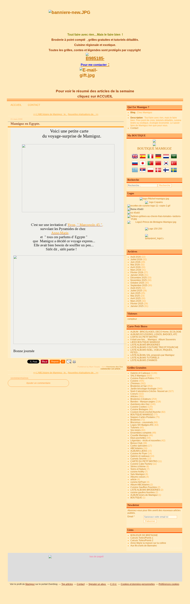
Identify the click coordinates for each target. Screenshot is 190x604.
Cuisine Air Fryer (138, 453)
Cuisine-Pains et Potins (142, 378)
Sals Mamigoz (137, 474)
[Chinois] (158, 164)
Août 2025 (135, 288)
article (133, 479)
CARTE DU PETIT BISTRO (143, 337)
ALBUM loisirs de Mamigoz (144, 495)
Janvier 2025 (137, 306)
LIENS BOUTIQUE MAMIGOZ (145, 342)
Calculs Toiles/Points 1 (141, 538)
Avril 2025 (135, 298)
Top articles (67, 584)
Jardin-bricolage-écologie (143, 388)
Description (136, 117)
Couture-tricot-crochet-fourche (145, 412)
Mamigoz (30, 584)
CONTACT (34, 104)
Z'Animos (135, 383)
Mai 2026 (135, 264)
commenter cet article (111, 369)
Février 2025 (137, 303)
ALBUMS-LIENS (138, 451)
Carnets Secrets (138, 458)
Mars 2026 (136, 270)
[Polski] (150, 171)
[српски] (143, 171)
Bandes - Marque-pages (142, 401)
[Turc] (174, 164)
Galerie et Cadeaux (140, 373)
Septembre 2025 (139, 285)
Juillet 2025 (136, 290)
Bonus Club (136, 443)
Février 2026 (137, 272)
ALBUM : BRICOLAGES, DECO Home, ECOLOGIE (155, 331)
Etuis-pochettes (138, 438)
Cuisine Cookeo (138, 407)
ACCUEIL (16, 104)
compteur (132, 319)
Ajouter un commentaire (38, 383)
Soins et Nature (138, 469)
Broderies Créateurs (140, 399)
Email (130, 516)
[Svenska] (174, 171)
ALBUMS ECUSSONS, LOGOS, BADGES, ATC (153, 334)
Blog (132, 112)
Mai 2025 (135, 295)
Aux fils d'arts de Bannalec (143, 545)
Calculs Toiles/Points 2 (141, 540)
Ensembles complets (140, 432)
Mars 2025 (136, 301)
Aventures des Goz (114, 367)
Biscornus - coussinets (141, 422)
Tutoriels (134, 427)
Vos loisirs (135, 430)
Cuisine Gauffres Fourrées (143, 487)
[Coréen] (166, 164)
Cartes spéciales (138, 445)
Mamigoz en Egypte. (25, 123)
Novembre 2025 (138, 280)
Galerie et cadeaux (140, 456)
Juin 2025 (135, 293)
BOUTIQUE (136, 497)
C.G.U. (113, 584)
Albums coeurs (137, 477)
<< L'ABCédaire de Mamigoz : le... (50, 114)
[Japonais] (143, 164)
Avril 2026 (135, 267)
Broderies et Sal (138, 386)
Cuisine (134, 381)
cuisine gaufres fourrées (142, 492)
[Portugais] (150, 164)
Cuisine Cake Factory (141, 464)
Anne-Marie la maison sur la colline (148, 543)
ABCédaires (136, 448)
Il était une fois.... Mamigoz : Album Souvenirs (153, 339)
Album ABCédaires (140, 484)
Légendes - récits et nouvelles (145, 440)
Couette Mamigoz (139, 435)
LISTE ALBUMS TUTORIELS (144, 357)
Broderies (135, 419)
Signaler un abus (97, 584)
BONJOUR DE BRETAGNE (144, 535)
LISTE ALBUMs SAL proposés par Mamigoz (152, 355)
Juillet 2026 (136, 259)
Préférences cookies (169, 584)
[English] (135, 157)
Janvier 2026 (137, 275)
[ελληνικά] (135, 171)
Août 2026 (135, 257)
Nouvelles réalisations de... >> (83, 114)
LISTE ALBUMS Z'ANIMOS (143, 360)
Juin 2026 (135, 262)
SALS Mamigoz (138, 375)
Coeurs (134, 394)
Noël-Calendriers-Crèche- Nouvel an (149, 391)
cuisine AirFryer (138, 482)
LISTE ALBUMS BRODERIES (145, 344)
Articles (134, 396)
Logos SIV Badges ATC (142, 425)
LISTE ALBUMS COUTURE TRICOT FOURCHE (154, 347)
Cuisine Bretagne (139, 409)
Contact (134, 128)
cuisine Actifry (137, 471)
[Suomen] (166, 171)
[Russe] (135, 164)
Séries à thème (138, 466)
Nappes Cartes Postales (142, 417)
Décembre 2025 (138, 277)
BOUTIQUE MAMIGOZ (141, 414)
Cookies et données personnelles (138, 584)
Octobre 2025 (137, 283)
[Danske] (158, 171)
